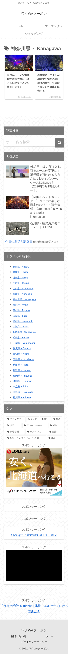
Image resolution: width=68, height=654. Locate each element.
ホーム (49, 636)
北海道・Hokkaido (23, 392)
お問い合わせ (18, 636)
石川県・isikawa (22, 397)
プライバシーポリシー (34, 641)
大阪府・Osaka (21, 326)
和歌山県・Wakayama (24, 332)
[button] (59, 143)
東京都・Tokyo (21, 386)
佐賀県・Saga (20, 316)
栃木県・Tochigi (21, 283)
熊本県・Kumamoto (23, 321)
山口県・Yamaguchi (23, 288)
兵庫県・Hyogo (21, 337)
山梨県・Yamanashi (24, 343)
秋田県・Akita (20, 364)
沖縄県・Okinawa (22, 381)
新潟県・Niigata (21, 266)
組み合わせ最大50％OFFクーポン (34, 535)
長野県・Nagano (22, 370)
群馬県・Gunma (22, 348)
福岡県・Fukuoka (22, 375)
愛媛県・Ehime (21, 272)
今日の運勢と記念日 (18, 241)
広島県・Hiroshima (23, 359)
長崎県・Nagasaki (22, 294)
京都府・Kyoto (20, 305)
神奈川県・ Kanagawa (24, 299)
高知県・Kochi (21, 354)
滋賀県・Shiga (20, 277)
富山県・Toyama (21, 310)
